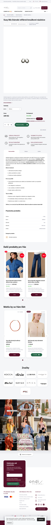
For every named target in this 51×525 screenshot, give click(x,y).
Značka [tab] (39, 151)
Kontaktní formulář (41, 508)
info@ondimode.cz (41, 495)
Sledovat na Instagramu (26, 454)
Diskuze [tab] (26, 151)
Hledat (31, 7)
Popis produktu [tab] (11, 151)
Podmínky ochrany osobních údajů (19, 1)
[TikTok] (44, 504)
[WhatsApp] (41, 504)
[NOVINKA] (36, 325)
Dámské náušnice (13, 237)
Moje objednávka (22, 508)
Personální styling (22, 504)
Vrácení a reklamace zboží (24, 498)
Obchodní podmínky (7, 1)
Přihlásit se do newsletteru (13, 483)
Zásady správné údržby (23, 506)
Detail (14, 294)
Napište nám (21, 500)
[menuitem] (8, 11)
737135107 (40, 497)
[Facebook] (36, 504)
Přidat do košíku (20, 124)
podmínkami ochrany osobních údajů (14, 479)
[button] (23, 300)
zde (34, 519)
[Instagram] (39, 504)
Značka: (32, 24)
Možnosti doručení (35, 121)
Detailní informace (7, 102)
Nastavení (9, 522)
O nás (20, 502)
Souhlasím (41, 519)
